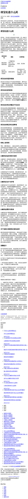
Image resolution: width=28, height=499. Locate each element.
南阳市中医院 (7, 413)
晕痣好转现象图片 (9, 436)
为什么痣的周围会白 (9, 431)
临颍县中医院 (7, 424)
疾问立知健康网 (15, 16)
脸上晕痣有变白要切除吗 (10, 439)
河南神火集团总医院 (9, 428)
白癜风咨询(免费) (13, 478)
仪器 (7, 3)
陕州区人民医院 (8, 415)
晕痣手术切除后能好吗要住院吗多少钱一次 (15, 434)
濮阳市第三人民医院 (9, 421)
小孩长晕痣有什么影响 (10, 442)
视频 (2, 3)
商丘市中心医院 (8, 426)
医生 (4, 3)
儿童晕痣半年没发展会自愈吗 (12, 432)
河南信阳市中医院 (9, 423)
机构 (5, 495)
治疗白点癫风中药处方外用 (11, 440)
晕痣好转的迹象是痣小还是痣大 (12, 437)
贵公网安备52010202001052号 (16, 476)
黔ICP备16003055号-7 (11, 476)
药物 (4, 8)
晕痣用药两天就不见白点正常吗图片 (14, 444)
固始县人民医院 (8, 416)
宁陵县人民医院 (8, 420)
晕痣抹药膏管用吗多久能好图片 (12, 445)
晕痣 (5, 493)
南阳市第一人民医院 (9, 418)
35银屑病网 (4, 314)
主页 (2, 8)
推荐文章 (6, 497)
